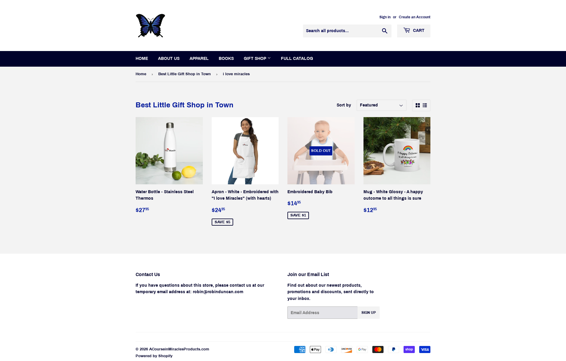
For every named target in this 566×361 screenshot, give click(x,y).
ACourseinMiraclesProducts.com (179, 349)
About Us (169, 58)
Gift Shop (255, 58)
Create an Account (414, 17)
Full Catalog (297, 58)
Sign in (385, 17)
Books (226, 58)
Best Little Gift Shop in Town (184, 74)
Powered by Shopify (154, 356)
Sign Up (368, 313)
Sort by (344, 105)
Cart (418, 30)
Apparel (199, 58)
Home (142, 58)
